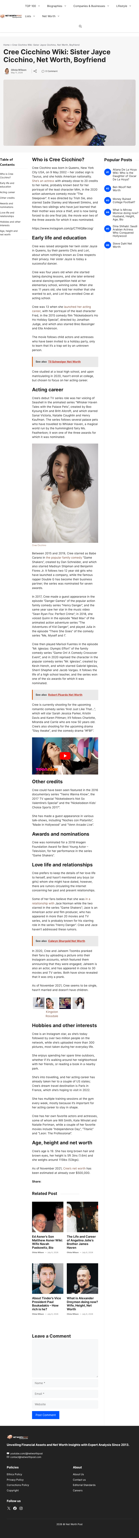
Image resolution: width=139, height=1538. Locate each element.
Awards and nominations (6, 205)
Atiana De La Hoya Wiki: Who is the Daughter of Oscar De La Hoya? (125, 174)
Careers (78, 1490)
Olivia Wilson (18, 70)
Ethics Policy (14, 1474)
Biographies (54, 6)
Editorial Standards (84, 1485)
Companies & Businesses (89, 6)
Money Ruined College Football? (124, 200)
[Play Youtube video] (65, 755)
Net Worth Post (74, 1524)
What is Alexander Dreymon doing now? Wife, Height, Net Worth (82, 1303)
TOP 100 (30, 6)
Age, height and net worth (9, 232)
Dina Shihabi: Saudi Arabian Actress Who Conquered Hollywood (125, 231)
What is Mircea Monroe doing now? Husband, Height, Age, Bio (125, 214)
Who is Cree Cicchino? (6, 175)
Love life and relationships (7, 214)
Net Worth (48, 16)
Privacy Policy (15, 1479)
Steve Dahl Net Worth (122, 245)
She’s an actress (43, 181)
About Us (78, 1474)
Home (6, 44)
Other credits (7, 197)
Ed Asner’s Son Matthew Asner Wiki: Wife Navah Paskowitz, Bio (47, 1242)
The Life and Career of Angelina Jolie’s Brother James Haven (81, 1242)
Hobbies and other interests (10, 223)
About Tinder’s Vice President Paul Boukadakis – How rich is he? (46, 1303)
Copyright (13, 1490)
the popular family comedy (64, 557)
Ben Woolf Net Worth (122, 188)
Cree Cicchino (39, 545)
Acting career (7, 192)
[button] (80, 26)
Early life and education (7, 185)
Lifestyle (121, 6)
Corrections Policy (18, 1485)
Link (44, 71)
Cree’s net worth (74, 1168)
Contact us (79, 1479)
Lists (28, 16)
